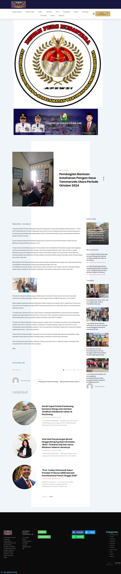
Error (111, 552)
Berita (76, 12)
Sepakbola (66, 12)
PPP (57, 12)
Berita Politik (30, 12)
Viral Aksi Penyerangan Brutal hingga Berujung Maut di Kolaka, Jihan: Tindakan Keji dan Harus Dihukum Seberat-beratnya (58, 443)
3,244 (51, 497)
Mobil (40, 12)
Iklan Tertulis (113, 550)
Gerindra (49, 12)
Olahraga (85, 12)
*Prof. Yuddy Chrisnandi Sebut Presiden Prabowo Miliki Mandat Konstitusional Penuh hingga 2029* (59, 473)
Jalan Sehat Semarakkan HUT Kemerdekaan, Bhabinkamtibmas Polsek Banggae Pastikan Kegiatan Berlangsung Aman (96, 378)
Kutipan (112, 545)
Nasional (61, 15)
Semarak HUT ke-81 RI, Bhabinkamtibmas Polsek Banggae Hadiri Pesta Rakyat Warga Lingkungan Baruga (96, 352)
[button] (93, 13)
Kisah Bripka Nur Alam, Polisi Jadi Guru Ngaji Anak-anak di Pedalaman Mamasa (97, 302)
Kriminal (112, 547)
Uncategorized (114, 534)
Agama (112, 556)
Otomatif (43, 15)
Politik (52, 15)
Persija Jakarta (17, 12)
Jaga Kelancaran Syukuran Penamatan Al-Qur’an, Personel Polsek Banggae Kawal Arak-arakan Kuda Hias (96, 326)
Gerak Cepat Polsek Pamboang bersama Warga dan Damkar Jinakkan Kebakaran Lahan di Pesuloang (58, 410)
